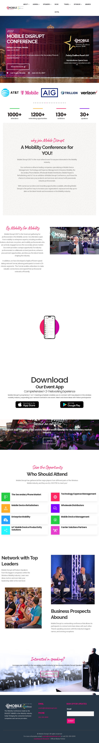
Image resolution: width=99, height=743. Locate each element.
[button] (74, 240)
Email (69, 709)
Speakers (46, 4)
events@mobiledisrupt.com (47, 708)
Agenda (35, 4)
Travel (66, 4)
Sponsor (77, 4)
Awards (88, 4)
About (25, 4)
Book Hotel (57, 8)
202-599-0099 (43, 717)
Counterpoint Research (41, 739)
